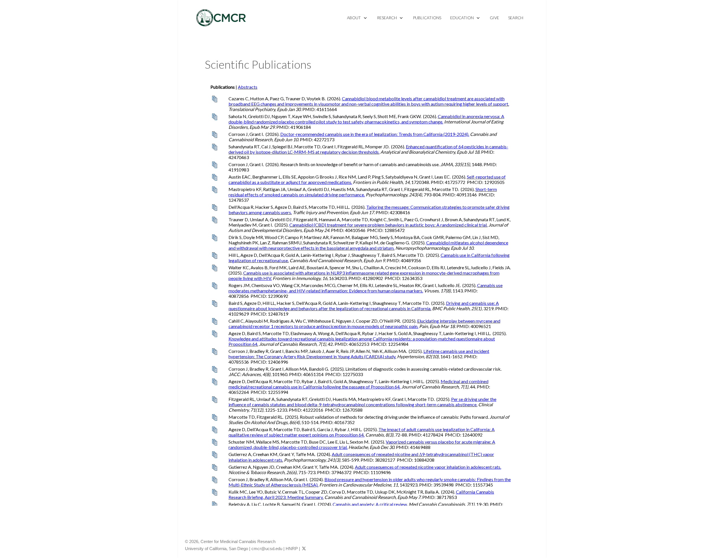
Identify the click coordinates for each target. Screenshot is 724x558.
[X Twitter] (304, 548)
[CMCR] (221, 18)
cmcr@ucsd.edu (266, 548)
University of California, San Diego (216, 548)
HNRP (292, 548)
